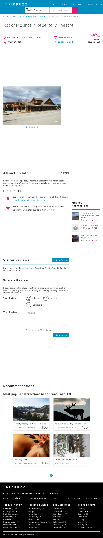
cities (53, 4)
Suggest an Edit (66, 42)
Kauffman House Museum (89, 236)
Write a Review (61, 260)
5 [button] (37, 127)
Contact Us (91, 498)
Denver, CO (83, 514)
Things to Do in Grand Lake (36, 16)
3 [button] (32, 127)
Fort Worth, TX (60, 516)
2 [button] (29, 127)
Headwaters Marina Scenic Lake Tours (90, 215)
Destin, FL (82, 516)
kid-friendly (20, 200)
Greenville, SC (59, 527)
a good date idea (37, 200)
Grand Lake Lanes (89, 225)
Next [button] (57, 105)
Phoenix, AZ (33, 519)
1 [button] (26, 127)
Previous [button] (6, 105)
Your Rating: (10, 298)
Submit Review (61, 335)
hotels (64, 4)
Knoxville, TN (9, 519)
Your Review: (10, 312)
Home (5, 16)
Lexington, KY (59, 508)
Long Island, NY (60, 514)
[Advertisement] (51, 65)
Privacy (55, 498)
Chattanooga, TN (11, 522)
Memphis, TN (9, 524)
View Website (65, 37)
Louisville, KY (34, 524)
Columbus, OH (10, 508)
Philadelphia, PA (85, 527)
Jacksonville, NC (35, 527)
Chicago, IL (83, 519)
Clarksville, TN (9, 516)
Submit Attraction (38, 498)
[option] (32, 105)
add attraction (95, 4)
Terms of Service (72, 498)
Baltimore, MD (60, 522)
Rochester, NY (59, 524)
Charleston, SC (84, 511)
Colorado (17, 16)
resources (78, 4)
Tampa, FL (33, 511)
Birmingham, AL (10, 511)
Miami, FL (82, 522)
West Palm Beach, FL (13, 527)
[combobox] (37, 10)
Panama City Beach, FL (39, 522)
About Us (19, 498)
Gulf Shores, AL (10, 514)
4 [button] (34, 127)
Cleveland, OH (59, 511)
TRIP (16, 4)
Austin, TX (82, 524)
